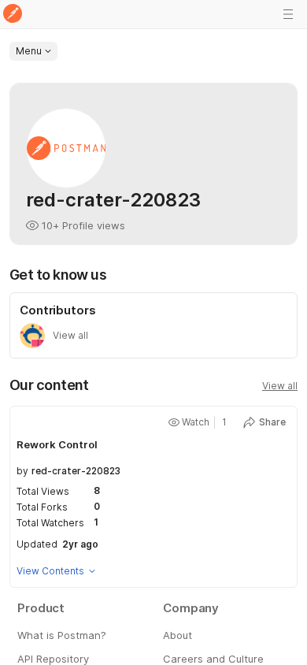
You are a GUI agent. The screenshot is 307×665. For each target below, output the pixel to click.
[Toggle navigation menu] (288, 14)
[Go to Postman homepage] (12, 14)
